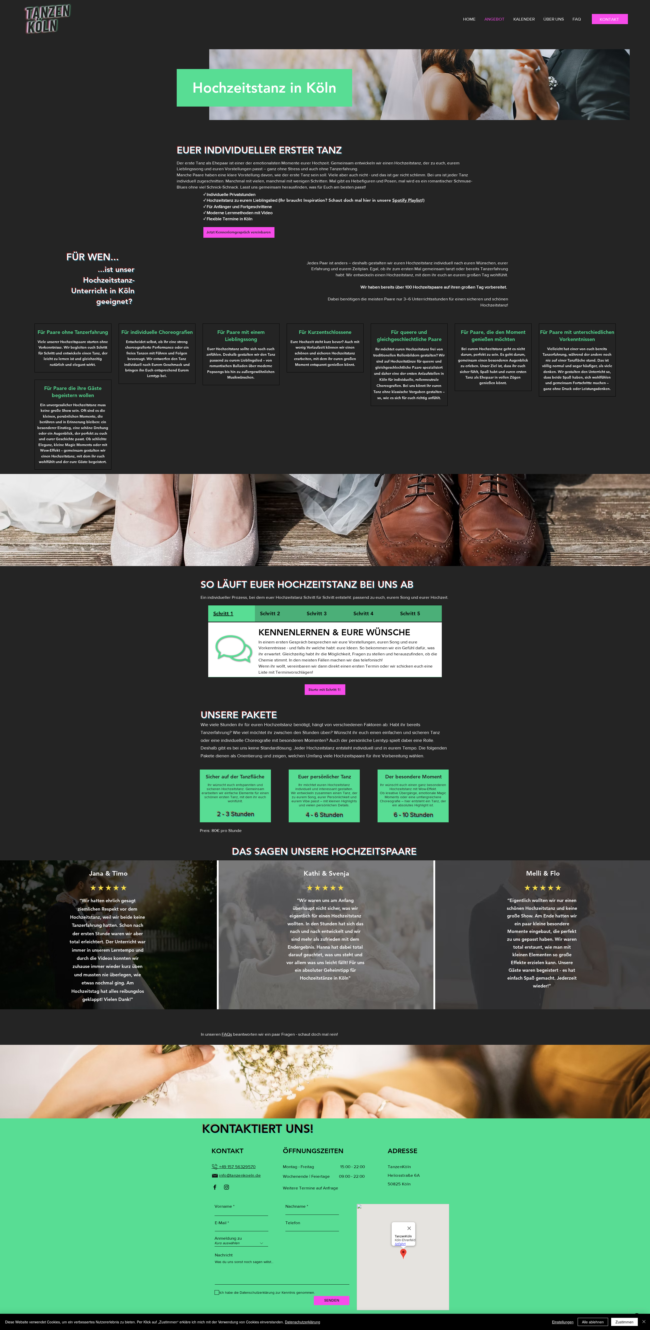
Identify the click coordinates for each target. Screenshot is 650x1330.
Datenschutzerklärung (302, 1321)
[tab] (231, 613)
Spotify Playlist (407, 200)
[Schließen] (644, 1322)
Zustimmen (624, 1321)
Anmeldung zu (228, 1238)
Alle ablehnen (593, 1321)
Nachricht (224, 1255)
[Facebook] (215, 1187)
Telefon (292, 1222)
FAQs (227, 1034)
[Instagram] (226, 1187)
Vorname (223, 1206)
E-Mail (220, 1222)
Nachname (295, 1206)
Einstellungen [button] (563, 1321)
